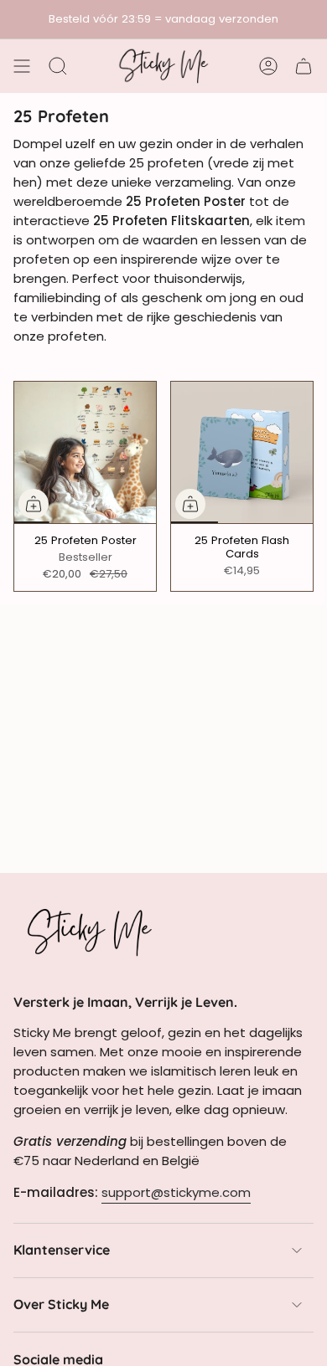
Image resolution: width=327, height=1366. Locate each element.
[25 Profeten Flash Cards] (242, 452)
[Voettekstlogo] (88, 931)
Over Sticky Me (61, 1304)
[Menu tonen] (22, 66)
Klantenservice (61, 1249)
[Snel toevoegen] (33, 504)
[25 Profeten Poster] (85, 452)
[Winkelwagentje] (303, 66)
